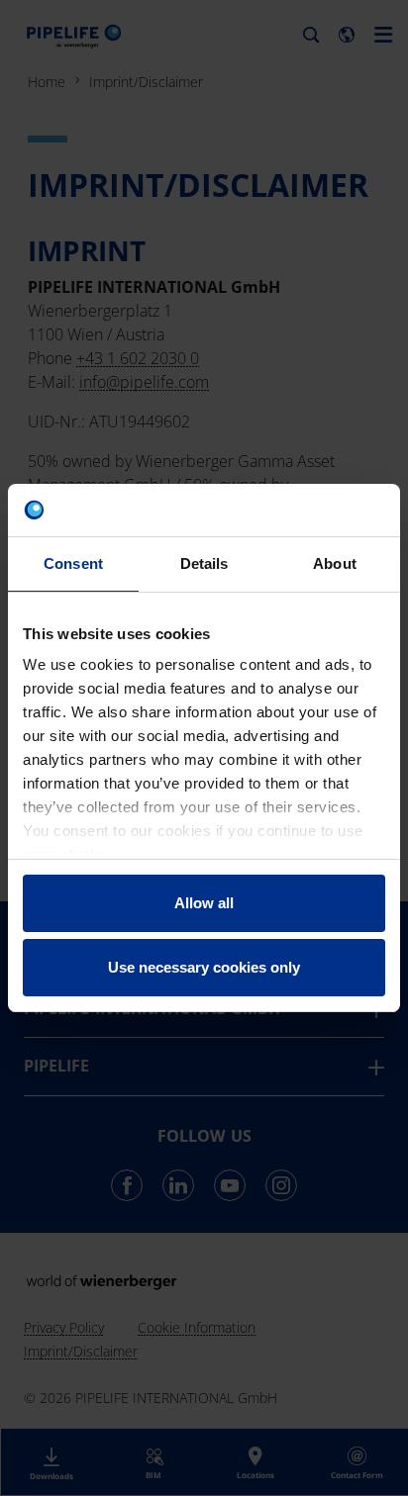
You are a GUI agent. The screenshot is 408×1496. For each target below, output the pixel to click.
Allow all (204, 902)
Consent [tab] (73, 563)
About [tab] (335, 563)
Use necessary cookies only (204, 967)
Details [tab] (204, 563)
